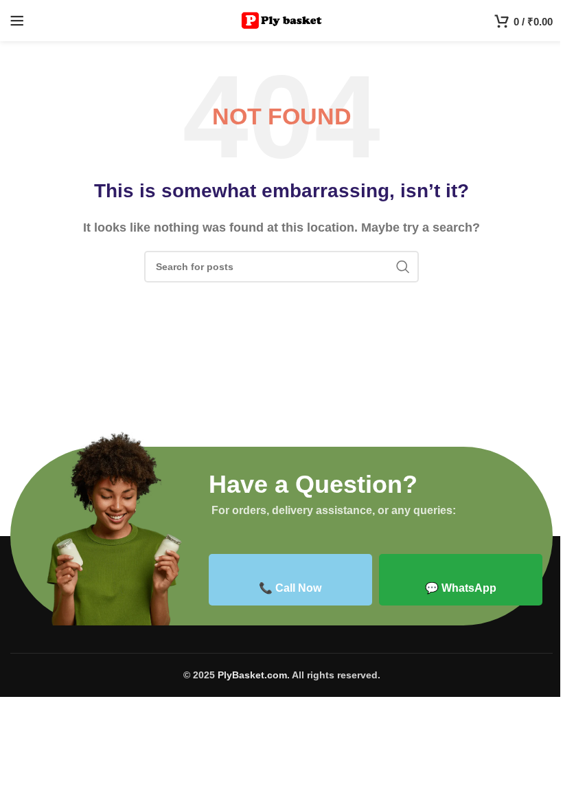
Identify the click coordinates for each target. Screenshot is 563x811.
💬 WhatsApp (460, 588)
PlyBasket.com (252, 674)
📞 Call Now (290, 588)
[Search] (403, 266)
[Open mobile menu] (17, 20)
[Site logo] (282, 19)
